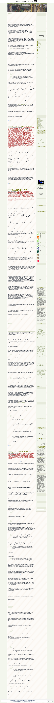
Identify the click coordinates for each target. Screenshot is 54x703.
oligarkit (23, 140)
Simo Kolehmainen (31, 142)
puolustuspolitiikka (39, 367)
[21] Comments (10, 610)
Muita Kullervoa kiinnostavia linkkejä (21, 454)
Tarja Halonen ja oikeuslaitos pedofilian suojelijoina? (22, 126)
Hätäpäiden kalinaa (40, 50)
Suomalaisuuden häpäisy (41, 375)
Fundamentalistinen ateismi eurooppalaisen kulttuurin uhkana (41, 217)
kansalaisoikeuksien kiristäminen (17, 134)
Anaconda (39, 42)
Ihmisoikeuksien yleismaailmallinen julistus (26, 130)
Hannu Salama (13, 130)
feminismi (15, 194)
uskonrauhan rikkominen (29, 144)
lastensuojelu (22, 137)
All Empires (39, 118)
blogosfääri (42, 327)
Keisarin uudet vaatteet (41, 65)
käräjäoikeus (17, 456)
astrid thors (12, 193)
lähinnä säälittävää (42, 351)
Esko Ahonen (28, 193)
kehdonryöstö (13, 196)
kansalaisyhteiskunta (10, 135)
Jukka (38, 60)
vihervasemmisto (10, 146)
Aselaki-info (39, 119)
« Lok (37, 285)
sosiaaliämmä (29, 198)
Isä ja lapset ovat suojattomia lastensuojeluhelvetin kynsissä (21, 452)
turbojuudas (41, 242)
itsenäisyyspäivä (16, 132)
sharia (28, 142)
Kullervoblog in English (40, 343)
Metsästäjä (39, 124)
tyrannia (24, 144)
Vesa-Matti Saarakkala (41, 111)
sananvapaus (13, 141)
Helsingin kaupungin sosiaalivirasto (28, 194)
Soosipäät (40, 372)
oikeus (19, 128)
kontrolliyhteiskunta (16, 136)
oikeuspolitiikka (22, 128)
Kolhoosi (39, 68)
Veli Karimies (39, 108)
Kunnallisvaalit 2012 (39, 347)
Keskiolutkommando (40, 66)
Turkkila (22, 144)
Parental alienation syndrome (21, 197)
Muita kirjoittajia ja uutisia (21, 192)
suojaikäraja (9, 143)
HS (22, 195)
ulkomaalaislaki (10, 609)
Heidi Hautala (22, 194)
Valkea (39, 103)
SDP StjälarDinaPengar (40, 370)
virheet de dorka (10, 200)
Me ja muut (16, 192)
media (43, 352)
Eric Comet (25, 193)
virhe (13, 146)
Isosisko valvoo (40, 157)
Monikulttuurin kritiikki (41, 355)
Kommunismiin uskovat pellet (41, 342)
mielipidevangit (39, 354)
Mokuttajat (9, 454)
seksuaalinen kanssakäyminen (12, 142)
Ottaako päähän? (26, 3)
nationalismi (43, 358)
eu (13, 608)
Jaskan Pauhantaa (40, 57)
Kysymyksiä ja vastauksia (41, 348)
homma (16, 130)
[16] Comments (10, 458)
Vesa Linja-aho (40, 110)
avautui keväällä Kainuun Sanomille (15, 164)
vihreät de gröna (31, 199)
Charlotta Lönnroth (16, 193)
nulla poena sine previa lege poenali (21, 139)
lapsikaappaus (24, 196)
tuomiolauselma (19, 144)
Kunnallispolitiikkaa (42, 346)
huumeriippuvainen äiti (30, 455)
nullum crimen (28, 139)
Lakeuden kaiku (40, 71)
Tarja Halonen (31, 143)
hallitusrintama (18, 194)
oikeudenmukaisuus (10, 140)
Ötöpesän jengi (40, 44)
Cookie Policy (30, 701)
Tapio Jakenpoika (40, 144)
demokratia (20, 193)
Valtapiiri (39, 104)
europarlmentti (26, 129)
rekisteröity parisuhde (12, 198)
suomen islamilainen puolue (14, 143)
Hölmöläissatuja (39, 333)
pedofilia (29, 140)
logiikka (29, 137)
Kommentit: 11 (22, 419)
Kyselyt (17, 128)
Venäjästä (42, 379)
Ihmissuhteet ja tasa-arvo (41, 55)
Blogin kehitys (38, 327)
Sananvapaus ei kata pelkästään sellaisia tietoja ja (21, 141)
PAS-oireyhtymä (27, 197)
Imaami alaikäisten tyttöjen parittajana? (19, 322)
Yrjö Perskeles (39, 113)
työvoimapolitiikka (43, 378)
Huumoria (38, 332)
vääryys (31, 145)
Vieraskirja (37, 3)
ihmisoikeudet (19, 130)
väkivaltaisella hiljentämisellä (21, 402)
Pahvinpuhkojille (40, 125)
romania (28, 608)
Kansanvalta (24, 135)
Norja (17, 457)
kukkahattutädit (25, 456)
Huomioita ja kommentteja (27, 127)
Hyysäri (24, 195)
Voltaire (15, 146)
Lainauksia (13, 192)
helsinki (15, 608)
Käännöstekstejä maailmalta (40, 349)
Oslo (22, 457)
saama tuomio (14, 149)
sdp (20, 198)
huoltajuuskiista (25, 455)
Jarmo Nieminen (40, 56)
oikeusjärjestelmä (17, 140)
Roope (33, 140)
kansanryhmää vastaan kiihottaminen (18, 135)
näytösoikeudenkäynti (29, 138)
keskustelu (28, 135)
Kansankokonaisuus (40, 64)
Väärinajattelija (40, 107)
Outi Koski (24, 457)
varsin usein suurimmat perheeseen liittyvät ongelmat (24, 104)
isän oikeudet (30, 195)
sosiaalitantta (9, 199)
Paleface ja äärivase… (42, 253)
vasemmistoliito (39, 379)
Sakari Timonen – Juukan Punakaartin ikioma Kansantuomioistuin (41, 172)
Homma (39, 54)
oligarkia (21, 140)
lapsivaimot (19, 137)
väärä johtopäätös (28, 145)
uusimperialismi (10, 145)
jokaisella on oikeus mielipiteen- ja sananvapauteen (24, 132)
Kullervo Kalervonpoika (40, 5)
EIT (22, 193)
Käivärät (39, 122)
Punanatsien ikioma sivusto (41, 139)
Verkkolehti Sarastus (40, 109)
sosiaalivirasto (13, 199)
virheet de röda (14, 200)
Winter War (39, 128)
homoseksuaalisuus (19, 195)
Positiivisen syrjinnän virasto (41, 138)
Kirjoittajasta (21, 3)
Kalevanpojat (39, 63)
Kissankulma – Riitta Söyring (41, 67)
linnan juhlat (26, 137)
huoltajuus (21, 455)
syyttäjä (25, 143)
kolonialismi (12, 136)
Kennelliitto (39, 123)
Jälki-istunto (39, 58)
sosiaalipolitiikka (39, 373)
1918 (37, 324)
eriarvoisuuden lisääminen (15, 129)
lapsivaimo (16, 137)
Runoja (40, 369)
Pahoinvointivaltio (15, 13)
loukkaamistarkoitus (10, 138)
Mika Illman (21, 138)
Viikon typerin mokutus (40, 383)
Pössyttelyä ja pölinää (40, 137)
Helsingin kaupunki (17, 455)
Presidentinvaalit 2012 (39, 366)
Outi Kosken (9, 550)
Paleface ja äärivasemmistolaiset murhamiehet (40, 151)
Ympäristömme (10, 455)
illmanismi (14, 131)
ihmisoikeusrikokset (10, 131)
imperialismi (19, 131)
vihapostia (38, 381)
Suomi (22, 143)
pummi (26, 608)
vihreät (38, 383)
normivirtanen (15, 139)
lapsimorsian (12, 137)
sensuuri (26, 142)
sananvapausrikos (30, 141)
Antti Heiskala (39, 43)
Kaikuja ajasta (27, 191)
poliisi (31, 140)
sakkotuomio (9, 141)
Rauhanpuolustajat (40, 126)
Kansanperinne (40, 121)
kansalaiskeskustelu (10, 134)
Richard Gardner (18, 198)
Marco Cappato (15, 138)
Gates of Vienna (40, 49)
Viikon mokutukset (43, 3)
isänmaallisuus (23, 131)
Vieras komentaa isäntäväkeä (40, 380)
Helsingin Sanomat (10, 195)
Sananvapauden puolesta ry (41, 127)
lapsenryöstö (20, 196)
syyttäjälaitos (27, 143)
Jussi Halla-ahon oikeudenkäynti (18, 133)
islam (31, 127)
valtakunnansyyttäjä (18, 145)
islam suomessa (29, 131)
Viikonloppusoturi (40, 112)
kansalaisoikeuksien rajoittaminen (26, 134)
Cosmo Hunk (39, 134)
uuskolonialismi (14, 145)
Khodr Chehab (32, 135)
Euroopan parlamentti (21, 129)
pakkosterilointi (28, 457)
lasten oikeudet (28, 196)
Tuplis (27, 314)
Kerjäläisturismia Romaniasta (17, 606)
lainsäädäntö (20, 136)
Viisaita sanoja (41, 384)
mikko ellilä (24, 138)
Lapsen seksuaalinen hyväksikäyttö (27, 136)
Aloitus (35, 1)
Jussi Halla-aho (12, 133)
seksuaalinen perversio (25, 198)
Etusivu (10, 3)
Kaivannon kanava (40, 62)
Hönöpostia (42, 333)
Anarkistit (41, 326)
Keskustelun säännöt (15, 3)
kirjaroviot (9, 136)
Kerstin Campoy (21, 456)
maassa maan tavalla (39, 352)
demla (39, 328)
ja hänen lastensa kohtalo (25, 244)
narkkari (15, 457)
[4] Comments (9, 147)
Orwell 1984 (43, 362)
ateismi (44, 326)
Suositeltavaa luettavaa (39, 376)
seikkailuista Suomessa (26, 410)
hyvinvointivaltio (42, 332)
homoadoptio (14, 195)
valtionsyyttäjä (23, 145)
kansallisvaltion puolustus (13, 128)
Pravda (19, 618)
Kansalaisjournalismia (41, 337)
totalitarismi (13, 144)
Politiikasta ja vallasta (29, 192)
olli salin (24, 608)
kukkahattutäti (17, 196)
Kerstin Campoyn (31, 549)
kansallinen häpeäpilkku (25, 85)
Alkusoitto (39, 41)
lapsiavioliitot (9, 137)
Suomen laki (20, 143)
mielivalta (18, 138)
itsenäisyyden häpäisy (10, 132)
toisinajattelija (39, 377)
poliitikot (25, 192)
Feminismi (40, 329)
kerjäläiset (17, 608)
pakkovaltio (26, 140)
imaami (17, 131)
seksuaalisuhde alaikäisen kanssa (20, 142)
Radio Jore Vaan (32, 3)
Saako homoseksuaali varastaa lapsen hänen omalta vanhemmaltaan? (20, 190)
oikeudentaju (19, 457)
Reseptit (38, 369)
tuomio (15, 144)
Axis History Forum (40, 120)
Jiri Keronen (39, 59)
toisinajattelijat (9, 144)
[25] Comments (10, 201)
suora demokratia (42, 375)
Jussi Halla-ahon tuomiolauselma (27, 133)
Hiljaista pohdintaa (40, 53)
